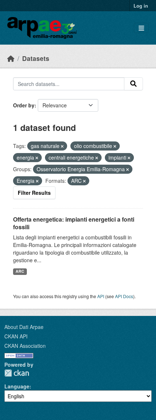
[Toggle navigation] (141, 28)
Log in (141, 5)
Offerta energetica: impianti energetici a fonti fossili (73, 223)
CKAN (16, 373)
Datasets (35, 58)
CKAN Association (25, 345)
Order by (23, 105)
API (100, 296)
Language (16, 386)
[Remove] (62, 146)
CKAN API (16, 336)
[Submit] (133, 83)
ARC (20, 271)
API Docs (124, 296)
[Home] (11, 58)
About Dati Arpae (24, 326)
